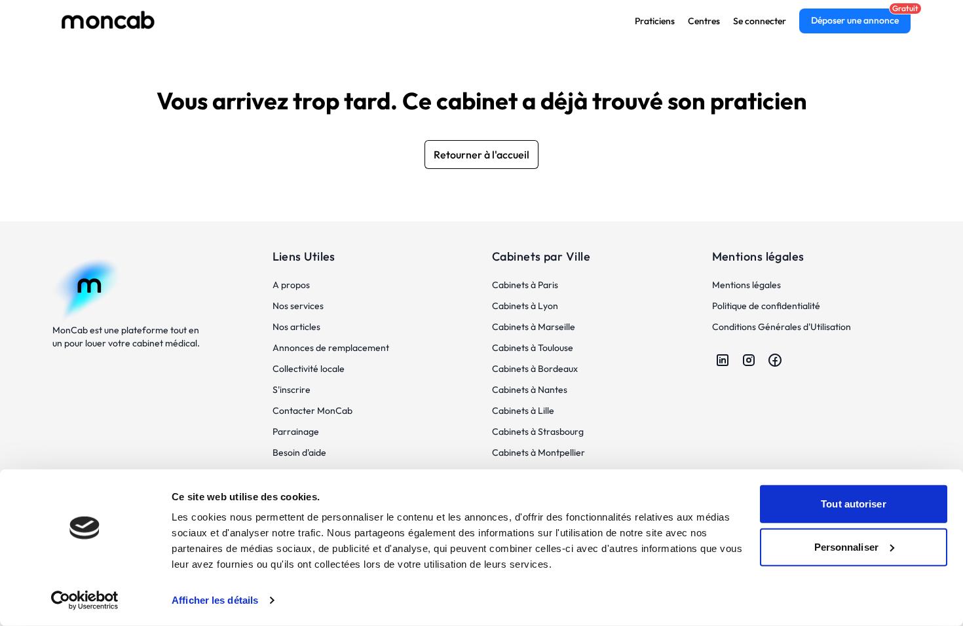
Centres (704, 21)
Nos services (298, 306)
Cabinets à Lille (523, 410)
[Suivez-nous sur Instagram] (748, 360)
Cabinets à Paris (525, 285)
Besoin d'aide (299, 452)
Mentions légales (746, 285)
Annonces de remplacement (331, 348)
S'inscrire (292, 390)
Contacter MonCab (312, 410)
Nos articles (296, 327)
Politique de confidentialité (766, 306)
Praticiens (655, 21)
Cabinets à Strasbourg (538, 431)
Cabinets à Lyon (525, 306)
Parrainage (296, 431)
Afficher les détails (215, 600)
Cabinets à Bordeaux (535, 369)
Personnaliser (846, 546)
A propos (291, 285)
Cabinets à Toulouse (532, 348)
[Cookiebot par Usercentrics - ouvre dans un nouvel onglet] (85, 600)
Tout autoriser (853, 503)
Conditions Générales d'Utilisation (781, 327)
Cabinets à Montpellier (538, 452)
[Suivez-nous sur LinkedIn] (722, 360)
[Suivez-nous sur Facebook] (775, 360)
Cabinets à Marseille (533, 327)
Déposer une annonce (855, 20)
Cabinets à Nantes (529, 390)
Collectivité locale (309, 369)
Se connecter (759, 21)
